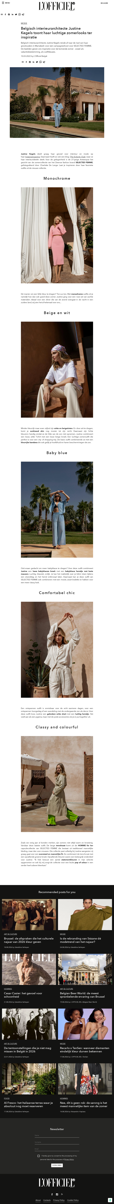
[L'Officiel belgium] (57, 6)
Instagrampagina (32, 157)
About (38, 1200)
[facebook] (5, 15)
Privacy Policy (69, 1159)
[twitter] (16, 15)
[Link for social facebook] (52, 1195)
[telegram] (23, 15)
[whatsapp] (19, 15)
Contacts (47, 1200)
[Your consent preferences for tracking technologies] (110, 1200)
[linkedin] (12, 15)
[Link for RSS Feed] (62, 1195)
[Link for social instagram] (57, 1195)
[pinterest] (9, 15)
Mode (24, 23)
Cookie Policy (72, 1200)
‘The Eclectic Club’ (78, 157)
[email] (2, 15)
